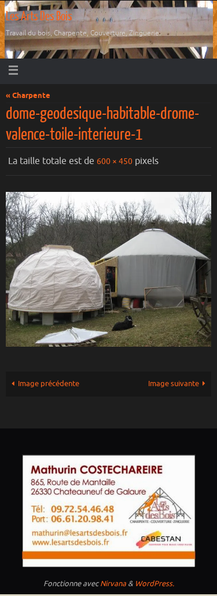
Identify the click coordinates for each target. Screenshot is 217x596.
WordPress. (154, 581)
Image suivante (173, 381)
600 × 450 (115, 160)
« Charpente (28, 96)
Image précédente (48, 381)
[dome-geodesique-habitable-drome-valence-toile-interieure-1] (108, 267)
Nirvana (113, 581)
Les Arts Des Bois (39, 16)
